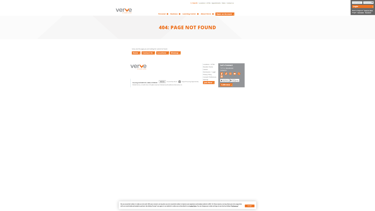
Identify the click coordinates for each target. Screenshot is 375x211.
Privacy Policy (207, 74)
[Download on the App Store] (224, 81)
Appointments (216, 3)
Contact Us (230, 3)
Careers (205, 69)
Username (360, 12)
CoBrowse (225, 85)
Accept (250, 206)
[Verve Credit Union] (124, 13)
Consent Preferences (209, 77)
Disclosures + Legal (209, 72)
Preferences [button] (234, 206)
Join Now (208, 82)
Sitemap (174, 53)
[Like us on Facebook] (221, 73)
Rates (223, 3)
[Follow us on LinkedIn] (221, 76)
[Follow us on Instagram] (230, 73)
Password (368, 12)
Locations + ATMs (204, 3)
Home (135, 53)
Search (194, 3)
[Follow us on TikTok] (226, 73)
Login (355, 6)
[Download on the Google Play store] (234, 81)
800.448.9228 (229, 68)
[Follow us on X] (239, 73)
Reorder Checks (208, 67)
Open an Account (224, 14)
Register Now (368, 10)
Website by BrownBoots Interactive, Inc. (171, 85)
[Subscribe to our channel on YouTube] (234, 73)
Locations (162, 53)
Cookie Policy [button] (192, 206)
